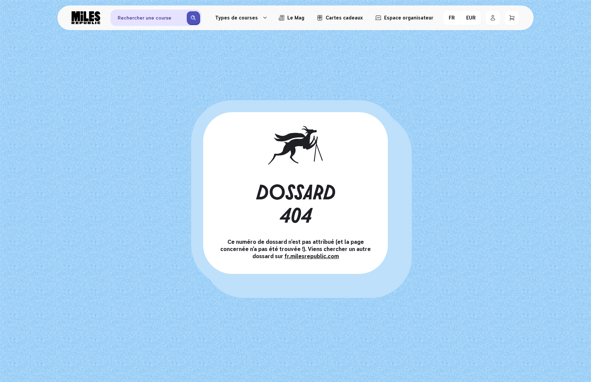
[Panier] (512, 17)
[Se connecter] (492, 17)
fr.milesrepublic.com (312, 256)
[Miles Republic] (85, 17)
